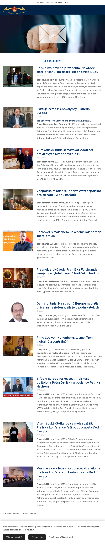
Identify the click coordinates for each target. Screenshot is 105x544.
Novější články (12, 513)
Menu (99, 9)
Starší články (29, 513)
